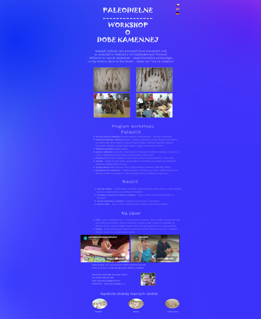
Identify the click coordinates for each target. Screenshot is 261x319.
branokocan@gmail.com (108, 280)
